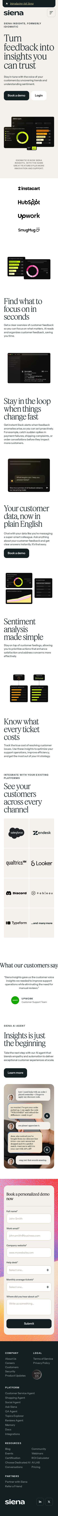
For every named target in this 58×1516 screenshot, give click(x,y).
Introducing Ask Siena (22, 3)
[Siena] (14, 13)
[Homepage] (13, 13)
